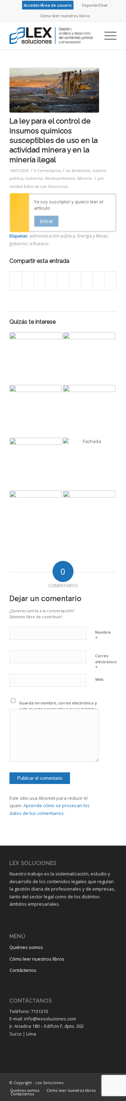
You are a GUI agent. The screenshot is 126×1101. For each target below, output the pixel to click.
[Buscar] (90, 35)
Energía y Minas (92, 236)
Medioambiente (60, 178)
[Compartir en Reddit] (98, 281)
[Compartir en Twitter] (28, 281)
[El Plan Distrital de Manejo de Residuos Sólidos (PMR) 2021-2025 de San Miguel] (89, 517)
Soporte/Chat (94, 5)
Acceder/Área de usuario (48, 5)
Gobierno (34, 178)
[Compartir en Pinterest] (51, 281)
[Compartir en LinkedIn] (63, 281)
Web (99, 679)
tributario (39, 243)
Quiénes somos (26, 947)
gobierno (18, 243)
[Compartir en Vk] (87, 281)
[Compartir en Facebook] (16, 281)
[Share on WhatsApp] (40, 281)
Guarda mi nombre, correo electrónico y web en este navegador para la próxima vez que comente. (58, 708)
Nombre (103, 635)
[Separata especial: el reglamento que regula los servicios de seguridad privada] (35, 358)
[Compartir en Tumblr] (75, 281)
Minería (84, 178)
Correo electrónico (106, 662)
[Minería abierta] (54, 90)
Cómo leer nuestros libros (65, 15)
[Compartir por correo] (110, 281)
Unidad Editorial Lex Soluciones (38, 186)
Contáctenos (22, 970)
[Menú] (107, 35)
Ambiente (81, 170)
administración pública (52, 236)
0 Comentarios (47, 170)
